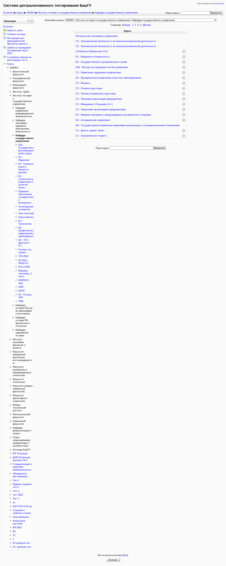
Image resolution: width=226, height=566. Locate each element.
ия (14, 502)
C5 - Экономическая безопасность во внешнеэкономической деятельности (116, 41)
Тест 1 (16, 498)
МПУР (21, 290)
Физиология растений (19, 522)
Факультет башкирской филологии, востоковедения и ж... (22, 357)
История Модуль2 (23, 261)
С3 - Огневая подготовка (89, 88)
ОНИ (20, 287)
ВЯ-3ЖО (17, 527)
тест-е (16, 491)
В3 (14, 531)
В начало (8, 12)
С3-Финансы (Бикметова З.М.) (92, 51)
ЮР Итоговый (20, 453)
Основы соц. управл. (25, 251)
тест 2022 (18, 494)
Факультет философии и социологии (20, 398)
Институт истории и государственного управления (65, 12)
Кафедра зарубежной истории (22, 333)
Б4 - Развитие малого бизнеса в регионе (25, 168)
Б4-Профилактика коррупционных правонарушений (27, 231)
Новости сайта (15, 30)
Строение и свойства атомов (22, 511)
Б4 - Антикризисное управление (93, 120)
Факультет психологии (19, 380)
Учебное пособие (16, 34)
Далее (146, 25)
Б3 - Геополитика (25, 222)
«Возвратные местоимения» (20, 475)
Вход (221, 3)
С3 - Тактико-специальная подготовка (96, 93)
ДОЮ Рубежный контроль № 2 (21, 459)
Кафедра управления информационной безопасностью (25, 112)
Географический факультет (21, 79)
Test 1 (16, 480)
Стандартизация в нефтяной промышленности (22, 467)
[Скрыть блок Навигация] (29, 21)
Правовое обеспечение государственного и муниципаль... (27, 197)
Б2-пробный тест (22, 543)
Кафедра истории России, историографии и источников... (24, 309)
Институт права (21, 91)
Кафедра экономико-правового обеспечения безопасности (23, 126)
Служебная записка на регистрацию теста (19, 58)
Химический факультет (19, 422)
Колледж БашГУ (21, 449)
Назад (126, 25)
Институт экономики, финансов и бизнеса (19, 343)
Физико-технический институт (19, 408)
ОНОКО (30, 12)
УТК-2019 (23, 256)
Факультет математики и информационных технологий (22, 371)
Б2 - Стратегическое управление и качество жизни (26, 182)
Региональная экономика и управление (97, 36)
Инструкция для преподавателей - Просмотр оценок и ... (18, 41)
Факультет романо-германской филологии (23, 389)
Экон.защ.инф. (26, 213)
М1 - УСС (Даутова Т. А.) (24, 243)
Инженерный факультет (19, 86)
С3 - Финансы (83, 83)
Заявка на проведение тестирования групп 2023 (19, 50)
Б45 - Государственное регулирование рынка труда (27, 149)
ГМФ (20, 301)
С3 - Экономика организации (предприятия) (99, 99)
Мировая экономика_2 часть (25, 273)
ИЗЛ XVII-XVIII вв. (22, 506)
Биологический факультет (21, 73)
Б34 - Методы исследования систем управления (102, 67)
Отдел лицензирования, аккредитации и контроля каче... (22, 441)
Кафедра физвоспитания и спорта (22, 430)
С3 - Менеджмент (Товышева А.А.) (94, 104)
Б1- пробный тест (22, 547)
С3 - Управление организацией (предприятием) (101, 109)
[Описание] (184, 51)
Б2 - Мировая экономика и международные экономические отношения (113, 114)
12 (14, 535)
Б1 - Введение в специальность (93, 56)
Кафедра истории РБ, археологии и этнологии (23, 321)
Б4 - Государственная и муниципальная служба (101, 62)
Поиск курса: (173, 13)
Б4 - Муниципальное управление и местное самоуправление (108, 77)
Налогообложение (27, 217)
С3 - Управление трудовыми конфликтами (98, 72)
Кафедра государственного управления (116, 12)
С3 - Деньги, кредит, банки (90, 130)
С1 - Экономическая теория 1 (91, 135)
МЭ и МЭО (24, 266)
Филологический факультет (21, 416)
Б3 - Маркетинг (23, 158)
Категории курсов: (54, 20)
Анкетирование (21, 517)
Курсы (20, 12)
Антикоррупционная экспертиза (28, 208)
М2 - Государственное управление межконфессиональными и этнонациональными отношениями (128, 125)
